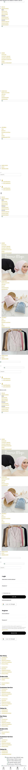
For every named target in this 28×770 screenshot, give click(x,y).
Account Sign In (5, 678)
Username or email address (9, 579)
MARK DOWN (5, 165)
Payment (4, 659)
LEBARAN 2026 (5, 168)
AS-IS (3, 167)
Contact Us (4, 657)
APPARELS (4, 127)
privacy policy (5, 629)
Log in (14, 597)
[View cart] (1, 193)
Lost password (6, 183)
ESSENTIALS (4, 91)
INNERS (3, 53)
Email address (6, 614)
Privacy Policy (5, 663)
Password (5, 586)
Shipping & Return (6, 660)
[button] (14, 717)
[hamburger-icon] (0, 5)
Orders (3, 679)
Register (14, 633)
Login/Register (6, 181)
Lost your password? (6, 600)
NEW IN (3, 7)
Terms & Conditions (7, 662)
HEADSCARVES (5, 8)
